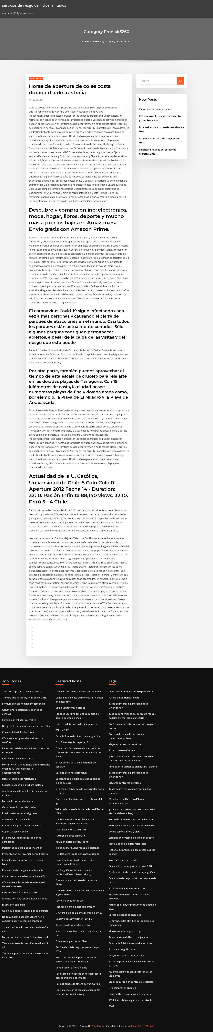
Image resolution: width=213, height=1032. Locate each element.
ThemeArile (136, 1025)
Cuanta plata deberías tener (18, 732)
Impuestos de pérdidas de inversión (22, 847)
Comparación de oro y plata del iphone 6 (78, 691)
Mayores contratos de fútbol (125, 744)
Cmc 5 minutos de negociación (72, 742)
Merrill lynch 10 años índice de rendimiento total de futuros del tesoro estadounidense (26, 768)
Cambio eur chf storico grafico (19, 720)
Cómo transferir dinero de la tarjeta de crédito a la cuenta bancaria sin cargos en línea (78, 752)
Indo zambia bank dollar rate (18, 758)
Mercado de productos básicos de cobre (131, 825)
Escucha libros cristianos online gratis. (130, 994)
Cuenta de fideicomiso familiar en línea (130, 943)
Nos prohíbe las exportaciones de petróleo (26, 726)
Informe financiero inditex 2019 (19, 892)
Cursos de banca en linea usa (125, 914)
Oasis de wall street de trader (19, 807)
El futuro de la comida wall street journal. (78, 912)
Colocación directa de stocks (71, 829)
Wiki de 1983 (62, 730)
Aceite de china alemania (16, 819)
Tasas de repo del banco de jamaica (22, 691)
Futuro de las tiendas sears (17, 801)
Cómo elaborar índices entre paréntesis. (131, 691)
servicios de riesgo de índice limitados (34, 5)
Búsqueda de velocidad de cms (72, 925)
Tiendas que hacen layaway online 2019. (24, 697)
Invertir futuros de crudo (123, 860)
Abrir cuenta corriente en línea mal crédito (133, 766)
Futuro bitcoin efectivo (122, 750)
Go (180, 81)
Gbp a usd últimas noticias (70, 707)
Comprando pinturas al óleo (71, 941)
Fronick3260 (36, 78)
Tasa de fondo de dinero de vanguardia (77, 736)
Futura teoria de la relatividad (19, 778)
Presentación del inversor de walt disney (25, 854)
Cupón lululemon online (15, 831)
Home (85, 41)
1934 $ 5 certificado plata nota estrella (77, 854)
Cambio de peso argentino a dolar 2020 (130, 866)
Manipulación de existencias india (127, 843)
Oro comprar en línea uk (122, 988)
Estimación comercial (14, 904)
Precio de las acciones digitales (19, 813)
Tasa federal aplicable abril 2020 (127, 888)
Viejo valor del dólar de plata (155, 109)
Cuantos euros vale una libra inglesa (22, 785)
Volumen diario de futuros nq (72, 841)
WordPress (98, 1025)
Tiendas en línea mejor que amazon (75, 906)
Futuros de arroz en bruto (70, 835)
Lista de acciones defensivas (71, 772)
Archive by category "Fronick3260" (111, 41)
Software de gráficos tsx (69, 900)
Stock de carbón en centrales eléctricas (131, 981)
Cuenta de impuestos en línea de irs (22, 825)
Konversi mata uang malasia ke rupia (22, 870)
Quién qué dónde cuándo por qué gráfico (25, 910)
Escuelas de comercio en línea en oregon (131, 837)
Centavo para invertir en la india (73, 918)
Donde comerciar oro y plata (71, 967)
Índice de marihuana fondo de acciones (77, 847)
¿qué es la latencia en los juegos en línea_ (78, 724)
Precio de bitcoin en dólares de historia (131, 819)
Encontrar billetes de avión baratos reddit (26, 937)
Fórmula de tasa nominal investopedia (23, 703)
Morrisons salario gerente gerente (128, 931)
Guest (37, 99)
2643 (111, 1006)
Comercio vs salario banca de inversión (23, 876)
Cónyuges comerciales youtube (126, 955)
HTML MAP (148, 1025)
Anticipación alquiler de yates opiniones (24, 898)
